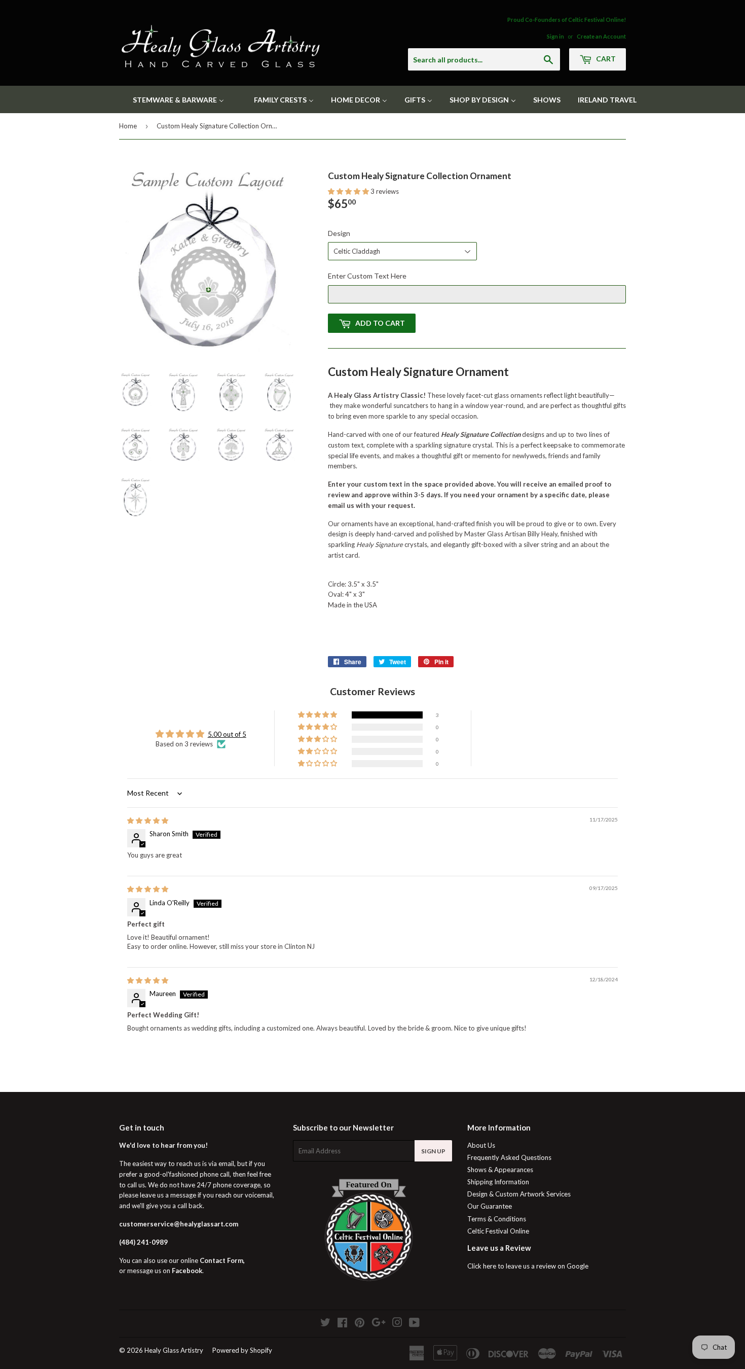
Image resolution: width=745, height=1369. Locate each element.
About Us (481, 1145)
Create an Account (601, 36)
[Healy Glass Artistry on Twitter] (325, 1324)
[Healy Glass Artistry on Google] (378, 1324)
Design (339, 233)
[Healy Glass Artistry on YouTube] (414, 1324)
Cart (605, 58)
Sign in (555, 36)
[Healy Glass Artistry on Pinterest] (359, 1324)
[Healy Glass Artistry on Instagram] (397, 1324)
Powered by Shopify (242, 1350)
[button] (349, 191)
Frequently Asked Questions (509, 1157)
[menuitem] (172, 99)
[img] (147, 820)
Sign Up (433, 1151)
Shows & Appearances (500, 1170)
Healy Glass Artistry (173, 1350)
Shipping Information (498, 1182)
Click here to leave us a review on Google (527, 1266)
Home (128, 126)
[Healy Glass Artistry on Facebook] (342, 1324)
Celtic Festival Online (498, 1231)
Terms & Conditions (496, 1219)
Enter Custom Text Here (367, 275)
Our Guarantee (489, 1206)
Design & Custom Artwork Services (519, 1194)
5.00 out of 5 (227, 734)
